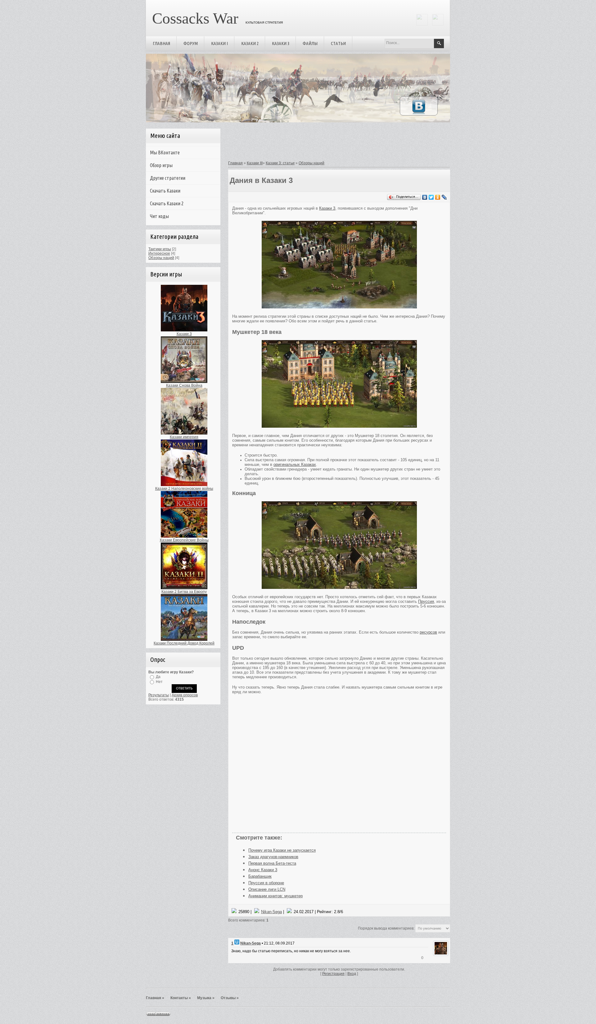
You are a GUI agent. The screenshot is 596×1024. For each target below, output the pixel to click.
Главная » (155, 998)
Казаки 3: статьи (280, 163)
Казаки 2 (250, 43)
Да (158, 677)
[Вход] (438, 24)
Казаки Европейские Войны (184, 540)
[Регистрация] (422, 24)
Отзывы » (230, 998)
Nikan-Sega (271, 911)
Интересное (159, 253)
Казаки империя (184, 437)
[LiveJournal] (444, 197)
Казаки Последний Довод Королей (184, 643)
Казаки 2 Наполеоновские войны (184, 488)
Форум (190, 43)
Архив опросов (185, 695)
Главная (161, 43)
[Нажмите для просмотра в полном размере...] (339, 307)
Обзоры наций (161, 258)
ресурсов (428, 632)
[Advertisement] (337, 144)
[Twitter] (431, 197)
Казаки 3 (280, 43)
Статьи (338, 43)
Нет (159, 682)
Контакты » (180, 998)
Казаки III (255, 163)
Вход (351, 974)
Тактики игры (159, 249)
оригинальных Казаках (294, 464)
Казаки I (219, 43)
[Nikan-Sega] (440, 955)
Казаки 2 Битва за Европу (184, 591)
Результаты (158, 695)
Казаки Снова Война (184, 385)
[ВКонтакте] (425, 197)
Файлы (310, 43)
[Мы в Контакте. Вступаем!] (418, 114)
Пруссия (426, 601)
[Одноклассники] (438, 197)
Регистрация (333, 974)
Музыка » (205, 998)
